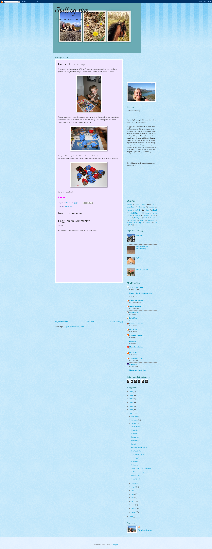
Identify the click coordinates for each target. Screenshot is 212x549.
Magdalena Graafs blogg (137, 370)
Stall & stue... (134, 353)
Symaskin (149, 222)
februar (134, 508)
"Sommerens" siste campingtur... (141, 468)
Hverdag (134, 212)
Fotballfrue (133, 318)
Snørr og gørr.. (135, 458)
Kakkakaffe (133, 364)
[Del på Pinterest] (92, 203)
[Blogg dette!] (86, 203)
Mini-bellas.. (135, 461)
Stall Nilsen (133, 329)
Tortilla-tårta (135, 440)
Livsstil (129, 218)
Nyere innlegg (61, 321)
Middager (137, 218)
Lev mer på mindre (136, 324)
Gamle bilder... (136, 426)
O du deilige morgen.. (138, 454)
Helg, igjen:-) (135, 479)
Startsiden (89, 321)
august (134, 487)
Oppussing (133, 220)
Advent (129, 204)
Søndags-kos (135, 437)
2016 (131, 395)
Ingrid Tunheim (134, 312)
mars (133, 505)
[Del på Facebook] (90, 203)
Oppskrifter (153, 218)
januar (134, 512)
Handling (151, 207)
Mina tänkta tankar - (136, 347)
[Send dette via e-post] (84, 203)
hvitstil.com (133, 341)
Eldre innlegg (116, 321)
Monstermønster (135, 306)
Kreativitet (68, 206)
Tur (156, 222)
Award (137, 205)
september (135, 483)
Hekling (129, 210)
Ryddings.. (139, 258)
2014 (131, 402)
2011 (131, 413)
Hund (154, 209)
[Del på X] (88, 203)
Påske (142, 220)
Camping (142, 207)
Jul (131, 216)
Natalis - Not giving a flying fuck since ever (140, 294)
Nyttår (145, 218)
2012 (131, 409)
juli (133, 490)
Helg (137, 209)
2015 (131, 399)
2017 (131, 391)
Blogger (115, 544)
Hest (147, 210)
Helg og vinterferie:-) (143, 269)
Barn (152, 205)
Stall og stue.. (72, 11)
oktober (134, 423)
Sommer (129, 222)
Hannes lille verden (136, 300)
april (133, 501)
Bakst (144, 204)
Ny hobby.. (134, 465)
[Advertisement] (89, 301)
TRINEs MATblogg (136, 287)
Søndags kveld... (136, 475)
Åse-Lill (143, 527)
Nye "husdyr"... (136, 451)
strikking (137, 222)
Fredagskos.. (135, 430)
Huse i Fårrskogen (135, 335)
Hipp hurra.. (140, 235)
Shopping (151, 220)
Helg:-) (133, 444)
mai (133, 497)
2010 (131, 516)
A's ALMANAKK (135, 358)
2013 (131, 406)
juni (133, 494)
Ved (130, 225)
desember (135, 416)
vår (135, 225)
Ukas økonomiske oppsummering (142, 247)
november (135, 420)
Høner (147, 213)
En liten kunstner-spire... (139, 472)
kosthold (137, 216)
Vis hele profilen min (145, 530)
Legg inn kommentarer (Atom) (74, 326)
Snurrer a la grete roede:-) (139, 447)
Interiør (154, 213)
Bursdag (130, 206)
